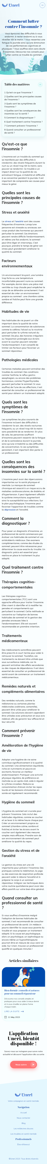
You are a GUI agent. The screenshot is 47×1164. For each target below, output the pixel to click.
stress (8, 221)
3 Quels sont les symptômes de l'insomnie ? (20, 105)
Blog (23, 1123)
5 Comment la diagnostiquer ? (19, 117)
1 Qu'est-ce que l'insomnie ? (18, 92)
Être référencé (23, 1144)
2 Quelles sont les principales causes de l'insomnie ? (22, 98)
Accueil (23, 1112)
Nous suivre (21, 1064)
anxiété (19, 221)
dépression (10, 509)
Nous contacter (23, 1118)
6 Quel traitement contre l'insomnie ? (23, 121)
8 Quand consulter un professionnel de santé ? (22, 131)
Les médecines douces (23, 1128)
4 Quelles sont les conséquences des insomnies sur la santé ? (22, 112)
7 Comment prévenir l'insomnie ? (21, 125)
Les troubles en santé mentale (23, 1134)
